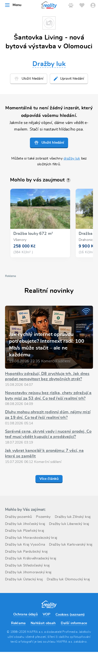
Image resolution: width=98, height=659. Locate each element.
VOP (46, 614)
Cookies (62, 614)
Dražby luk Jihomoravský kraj (28, 572)
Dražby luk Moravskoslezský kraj (31, 538)
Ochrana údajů (25, 614)
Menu (17, 5)
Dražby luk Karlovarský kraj (70, 544)
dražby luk (72, 158)
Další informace (74, 623)
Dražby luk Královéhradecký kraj (30, 558)
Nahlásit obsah (43, 623)
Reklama (18, 623)
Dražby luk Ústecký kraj (24, 579)
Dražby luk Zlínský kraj (73, 517)
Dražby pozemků (18, 517)
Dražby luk (49, 64)
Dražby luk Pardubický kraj (26, 551)
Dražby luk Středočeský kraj (27, 565)
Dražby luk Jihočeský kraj (25, 524)
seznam (77, 614)
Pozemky (43, 517)
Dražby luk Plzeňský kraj (24, 530)
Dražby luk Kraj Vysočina (25, 544)
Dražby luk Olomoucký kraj (68, 579)
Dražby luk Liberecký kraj (69, 524)
